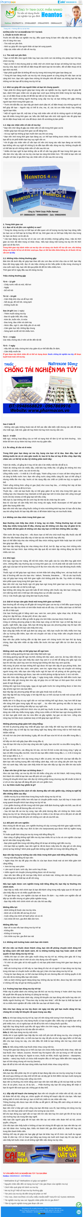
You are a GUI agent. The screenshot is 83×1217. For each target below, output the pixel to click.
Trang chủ (7, 28)
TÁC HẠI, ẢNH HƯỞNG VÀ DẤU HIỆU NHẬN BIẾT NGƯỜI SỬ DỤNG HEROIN (40, 1197)
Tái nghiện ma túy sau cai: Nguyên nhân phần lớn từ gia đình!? (32, 1200)
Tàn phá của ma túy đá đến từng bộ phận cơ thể (25, 1194)
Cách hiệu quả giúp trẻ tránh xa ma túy (21, 1187)
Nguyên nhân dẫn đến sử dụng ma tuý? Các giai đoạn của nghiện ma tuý (36, 1184)
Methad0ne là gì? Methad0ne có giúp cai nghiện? (26, 1181)
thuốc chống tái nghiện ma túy (60, 354)
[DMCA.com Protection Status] (41, 1214)
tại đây (12, 253)
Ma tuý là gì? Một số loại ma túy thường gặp (24, 1190)
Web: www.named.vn (55, 1212)
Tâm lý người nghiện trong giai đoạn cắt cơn (24, 1203)
